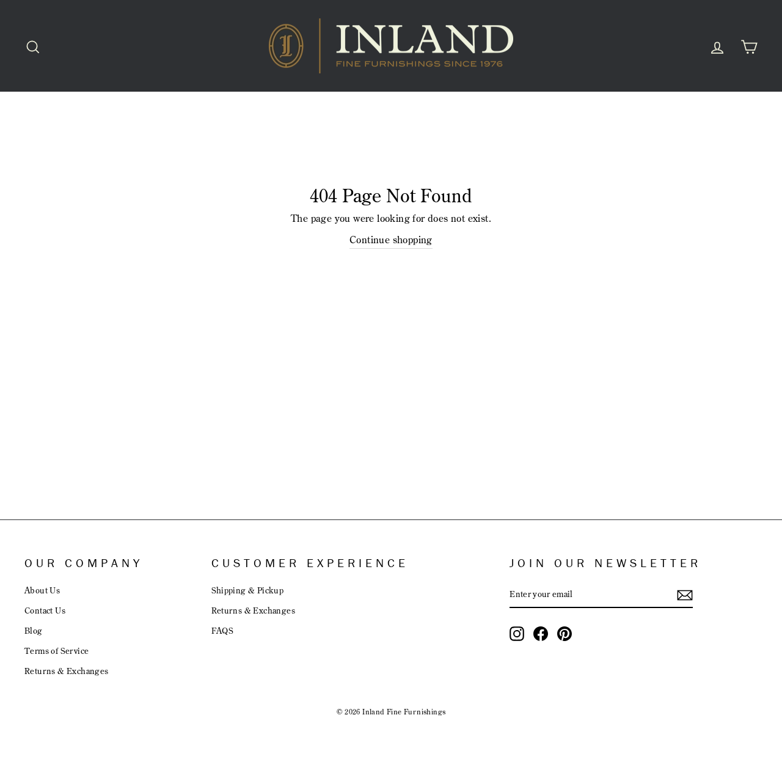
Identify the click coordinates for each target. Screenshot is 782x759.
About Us (42, 590)
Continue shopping (391, 239)
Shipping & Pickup (247, 590)
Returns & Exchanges (66, 671)
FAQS (222, 630)
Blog (33, 630)
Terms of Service (56, 650)
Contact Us (44, 610)
